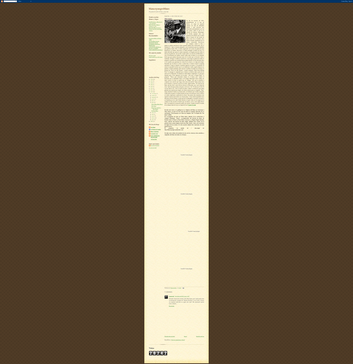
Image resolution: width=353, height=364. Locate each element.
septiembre (154, 97)
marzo (153, 116)
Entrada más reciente (170, 336)
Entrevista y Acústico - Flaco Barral (156, 108)
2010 (151, 91)
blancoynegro (155, 145)
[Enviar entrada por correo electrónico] (183, 287)
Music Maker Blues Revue (157, 104)
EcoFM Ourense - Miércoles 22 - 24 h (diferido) (155, 22)
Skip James (153, 106)
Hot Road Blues (154, 110)
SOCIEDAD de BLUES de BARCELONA (154, 44)
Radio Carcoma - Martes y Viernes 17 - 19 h (154, 25)
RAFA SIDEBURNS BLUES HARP (155, 136)
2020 (151, 83)
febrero (153, 118)
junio (153, 102)
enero (153, 119)
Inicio (185, 336)
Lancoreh (171, 296)
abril (153, 114)
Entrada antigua (200, 336)
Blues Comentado (155, 131)
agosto (153, 99)
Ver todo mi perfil (152, 147)
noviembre (154, 93)
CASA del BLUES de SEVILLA (156, 50)
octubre (153, 95)
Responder (171, 306)
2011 (151, 90)
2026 (151, 79)
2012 (151, 88)
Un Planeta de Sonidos (156, 129)
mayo (153, 112)
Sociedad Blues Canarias (154, 41)
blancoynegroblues (159, 8)
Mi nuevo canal (152, 55)
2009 (151, 121)
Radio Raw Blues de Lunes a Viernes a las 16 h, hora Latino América (155, 29)
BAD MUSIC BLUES (153, 42)
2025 (151, 81)
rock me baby (154, 139)
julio (153, 100)
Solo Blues (153, 127)
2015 (151, 86)
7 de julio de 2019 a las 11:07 (182, 296)
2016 (151, 84)
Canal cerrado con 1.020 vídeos (155, 57)
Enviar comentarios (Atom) (178, 340)
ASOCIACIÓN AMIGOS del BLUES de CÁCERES (155, 47)
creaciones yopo (154, 133)
